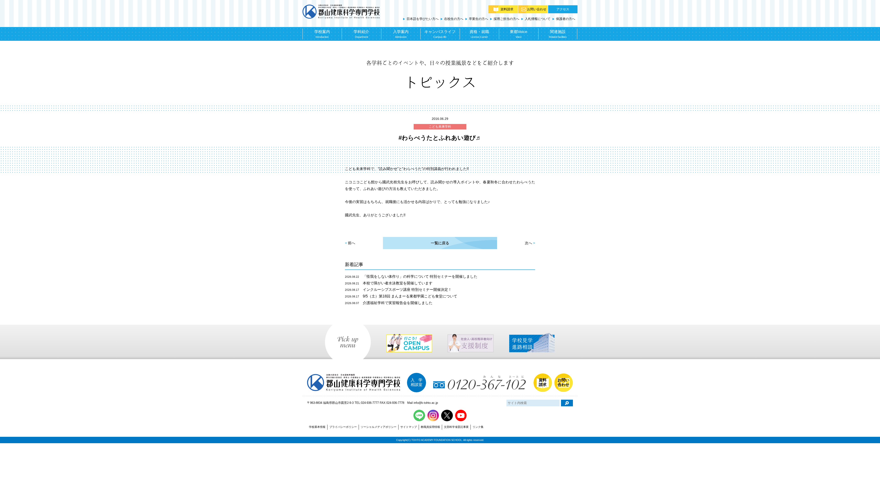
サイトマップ (408, 427)
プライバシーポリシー (343, 427)
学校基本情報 (317, 427)
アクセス (562, 9)
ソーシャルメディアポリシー (378, 427)
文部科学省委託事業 (456, 427)
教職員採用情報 (430, 427)
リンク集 (478, 427)
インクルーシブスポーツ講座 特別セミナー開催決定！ (398, 290)
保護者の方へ (565, 19)
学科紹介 (361, 34)
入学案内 (401, 34)
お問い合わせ (536, 9)
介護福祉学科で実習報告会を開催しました (388, 303)
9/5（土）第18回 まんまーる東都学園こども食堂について (401, 296)
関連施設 (558, 34)
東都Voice (518, 34)
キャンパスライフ (440, 34)
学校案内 (322, 34)
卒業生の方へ (478, 19)
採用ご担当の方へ (506, 19)
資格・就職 (479, 34)
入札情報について (537, 19)
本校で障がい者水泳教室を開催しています (388, 283)
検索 (567, 403)
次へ (528, 243)
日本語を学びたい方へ (423, 19)
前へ (351, 243)
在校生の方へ (453, 19)
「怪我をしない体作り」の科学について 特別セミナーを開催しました (411, 276)
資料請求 (506, 9)
